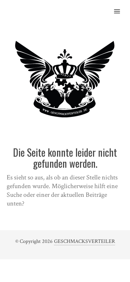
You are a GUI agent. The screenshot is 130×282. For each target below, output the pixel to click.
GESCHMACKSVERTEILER (84, 241)
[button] (121, 7)
